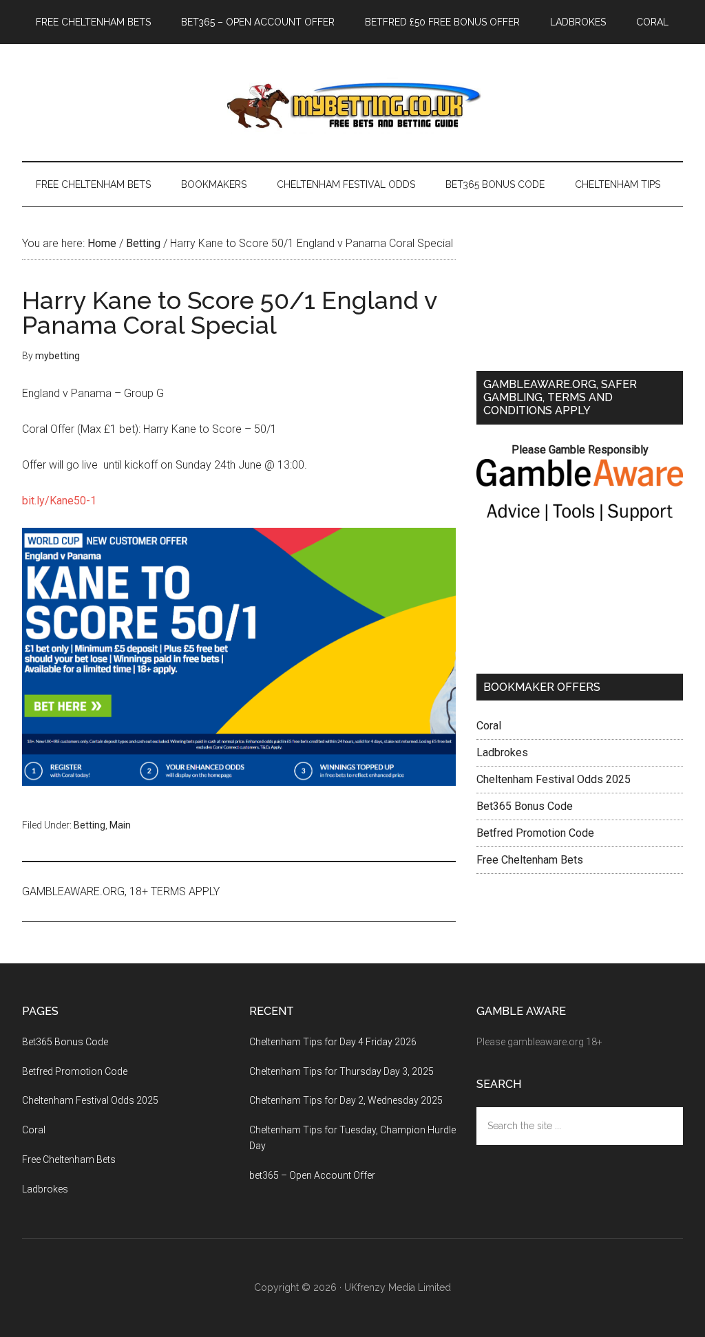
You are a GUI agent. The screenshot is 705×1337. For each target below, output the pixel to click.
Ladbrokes (502, 752)
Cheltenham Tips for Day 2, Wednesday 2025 (346, 1100)
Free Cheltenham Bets (529, 859)
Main (120, 825)
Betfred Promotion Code (535, 832)
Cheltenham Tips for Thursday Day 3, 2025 (341, 1071)
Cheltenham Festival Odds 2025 (553, 779)
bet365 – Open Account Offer (312, 1175)
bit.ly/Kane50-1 (59, 500)
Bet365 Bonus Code (524, 806)
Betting (89, 825)
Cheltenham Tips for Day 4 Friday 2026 (333, 1041)
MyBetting (352, 102)
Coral (488, 725)
